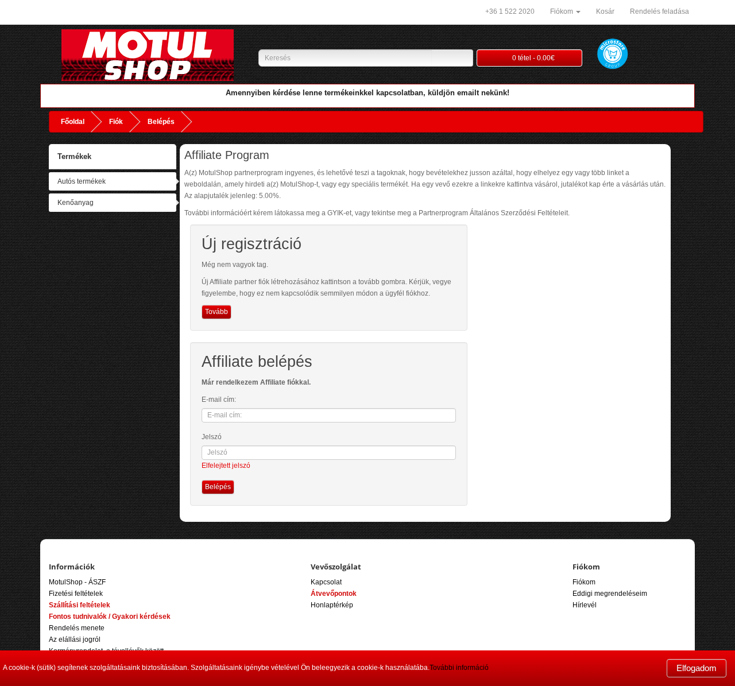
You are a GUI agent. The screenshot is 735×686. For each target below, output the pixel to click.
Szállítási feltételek (79, 605)
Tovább (216, 312)
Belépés (161, 122)
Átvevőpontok (334, 594)
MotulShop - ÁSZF (77, 582)
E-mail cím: (219, 400)
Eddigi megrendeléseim (609, 594)
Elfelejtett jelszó (226, 466)
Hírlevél (584, 605)
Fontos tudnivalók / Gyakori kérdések (110, 617)
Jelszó (212, 437)
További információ (459, 668)
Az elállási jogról (74, 639)
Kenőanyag (75, 203)
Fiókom (583, 582)
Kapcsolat (326, 582)
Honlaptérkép (332, 605)
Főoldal (72, 122)
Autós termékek (81, 181)
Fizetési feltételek (76, 594)
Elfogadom (696, 668)
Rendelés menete (77, 628)
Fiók (116, 122)
